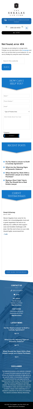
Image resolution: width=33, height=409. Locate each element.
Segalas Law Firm (16, 9)
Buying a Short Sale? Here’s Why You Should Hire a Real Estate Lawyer (16, 182)
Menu (18, 33)
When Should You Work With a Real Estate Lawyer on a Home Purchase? (17, 175)
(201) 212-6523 (15, 28)
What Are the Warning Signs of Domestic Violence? (17, 168)
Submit (11, 136)
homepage (25, 50)
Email (17, 294)
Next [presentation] (29, 213)
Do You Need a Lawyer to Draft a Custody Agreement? (18, 163)
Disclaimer (22, 406)
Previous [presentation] (27, 213)
